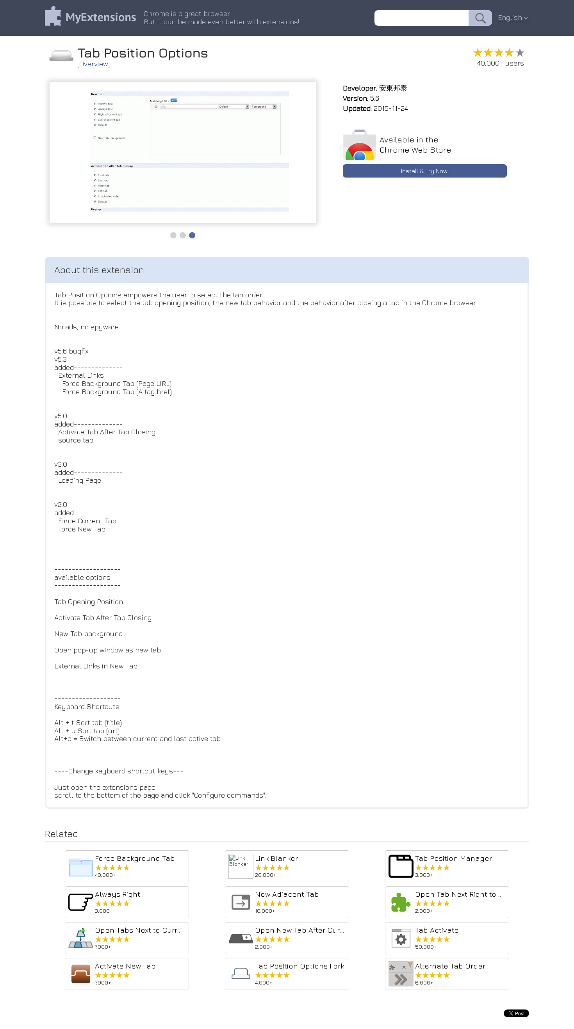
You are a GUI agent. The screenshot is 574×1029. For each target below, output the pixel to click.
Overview (93, 64)
